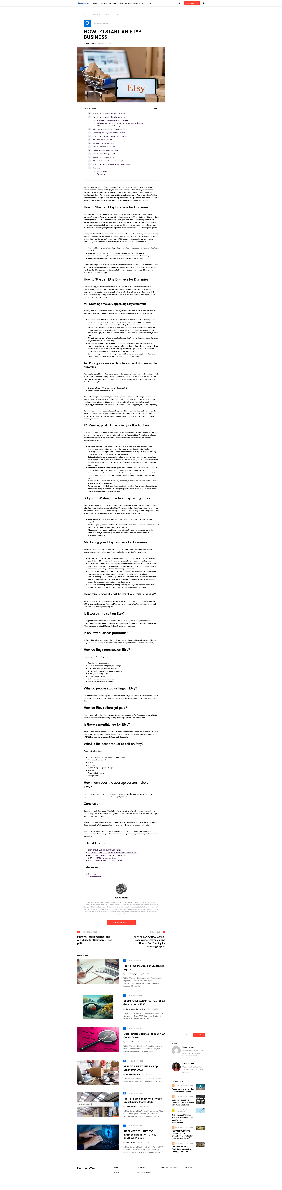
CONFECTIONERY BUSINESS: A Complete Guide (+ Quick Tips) (181, 1149)
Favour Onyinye (131, 974)
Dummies (92, 874)
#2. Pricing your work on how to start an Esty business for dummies (120, 123)
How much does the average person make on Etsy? (111, 164)
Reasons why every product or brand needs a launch (183, 1090)
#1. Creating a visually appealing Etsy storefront (113, 120)
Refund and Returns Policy (169, 1167)
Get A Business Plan (144, 1172)
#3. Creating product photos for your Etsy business (114, 126)
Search (199, 1035)
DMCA (116, 1172)
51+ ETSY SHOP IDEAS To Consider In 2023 (105, 860)
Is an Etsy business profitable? (104, 143)
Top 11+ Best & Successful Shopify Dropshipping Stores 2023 (142, 1100)
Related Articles (102, 171)
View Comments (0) (120, 923)
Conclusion (97, 168)
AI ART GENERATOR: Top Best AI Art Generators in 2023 (144, 1003)
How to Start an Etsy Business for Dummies (109, 113)
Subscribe (190, 3)
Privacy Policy (188, 1167)
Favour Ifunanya (188, 1047)
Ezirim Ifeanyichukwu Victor (136, 1009)
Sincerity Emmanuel (133, 1074)
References (101, 174)
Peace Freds (90, 44)
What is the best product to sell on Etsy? (108, 161)
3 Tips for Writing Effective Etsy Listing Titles (110, 129)
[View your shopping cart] (179, 3)
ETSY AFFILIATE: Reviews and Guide (102, 858)
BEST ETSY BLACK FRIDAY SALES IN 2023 (104, 850)
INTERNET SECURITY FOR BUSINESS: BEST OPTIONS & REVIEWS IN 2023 (139, 1135)
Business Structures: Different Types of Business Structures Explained (183, 1102)
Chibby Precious (131, 1107)
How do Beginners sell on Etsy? (104, 147)
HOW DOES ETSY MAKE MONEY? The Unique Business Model (112, 852)
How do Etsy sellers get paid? (104, 154)
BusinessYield (130, 1042)
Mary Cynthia (130, 1143)
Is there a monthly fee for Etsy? (104, 157)
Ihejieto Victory (188, 1063)
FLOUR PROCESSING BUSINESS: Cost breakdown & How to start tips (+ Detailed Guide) (182, 1135)
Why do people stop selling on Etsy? (106, 150)
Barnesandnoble (95, 877)
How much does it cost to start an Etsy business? (111, 136)
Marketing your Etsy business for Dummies (109, 133)
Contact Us (141, 1167)
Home (86, 15)
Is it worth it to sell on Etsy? (103, 140)
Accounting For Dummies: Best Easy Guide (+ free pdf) (108, 855)
